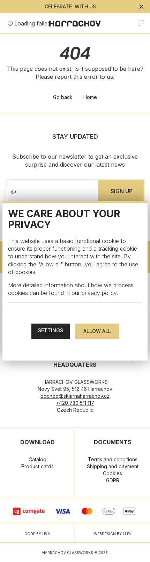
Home (90, 97)
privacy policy (99, 292)
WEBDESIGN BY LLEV (113, 534)
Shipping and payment (112, 466)
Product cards (37, 466)
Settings (50, 331)
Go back (63, 97)
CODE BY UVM (37, 534)
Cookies (112, 473)
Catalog (37, 459)
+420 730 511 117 (75, 403)
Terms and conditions (112, 459)
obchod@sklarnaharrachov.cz (75, 396)
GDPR (112, 480)
